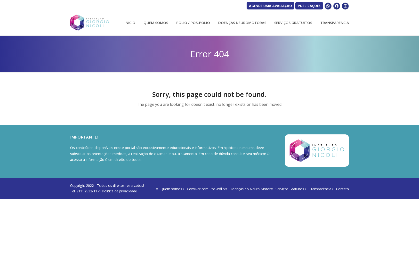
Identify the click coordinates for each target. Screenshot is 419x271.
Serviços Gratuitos (289, 189)
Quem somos (171, 189)
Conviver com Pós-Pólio (206, 189)
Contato (342, 189)
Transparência (320, 189)
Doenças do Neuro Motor (250, 189)
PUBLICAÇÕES (309, 5)
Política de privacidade (119, 191)
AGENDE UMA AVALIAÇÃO (270, 5)
